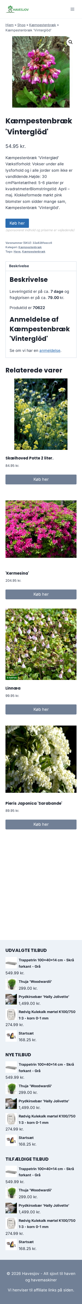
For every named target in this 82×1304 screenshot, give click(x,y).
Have (17, 251)
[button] (71, 42)
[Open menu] (72, 9)
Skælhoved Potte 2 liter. (29, 458)
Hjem (9, 25)
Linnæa (12, 688)
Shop (21, 25)
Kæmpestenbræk (42, 25)
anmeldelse (49, 350)
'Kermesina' (17, 573)
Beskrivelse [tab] (19, 266)
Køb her (17, 223)
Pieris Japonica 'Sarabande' (33, 803)
